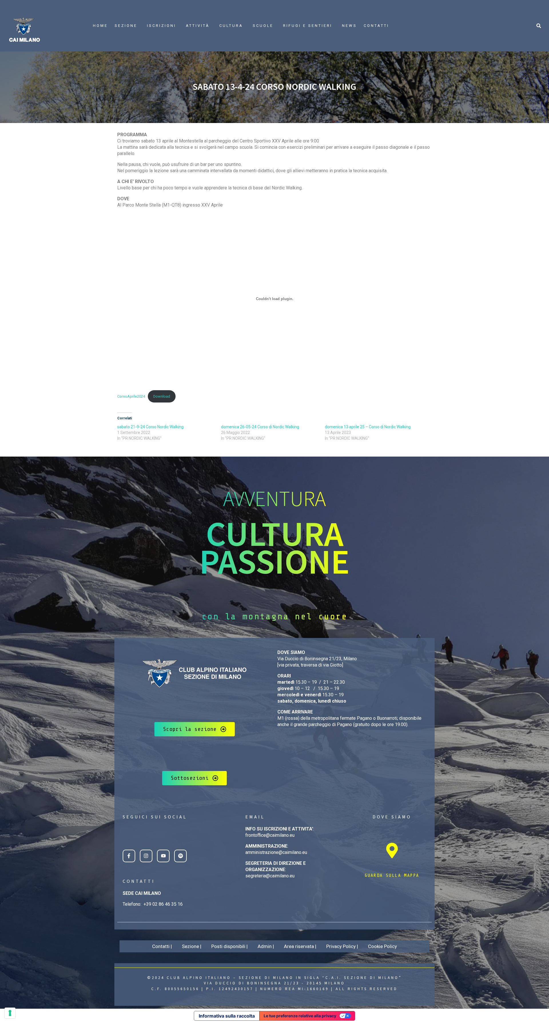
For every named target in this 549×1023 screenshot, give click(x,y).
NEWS (349, 25)
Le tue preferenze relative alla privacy (300, 1015)
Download (161, 396)
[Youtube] (163, 856)
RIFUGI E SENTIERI (307, 25)
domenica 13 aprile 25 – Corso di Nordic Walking (368, 427)
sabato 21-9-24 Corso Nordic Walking (150, 427)
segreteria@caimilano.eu (270, 876)
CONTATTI (376, 25)
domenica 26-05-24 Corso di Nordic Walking (260, 427)
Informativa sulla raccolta (227, 1016)
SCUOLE (263, 25)
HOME (100, 25)
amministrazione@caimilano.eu (276, 852)
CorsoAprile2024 (131, 396)
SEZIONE (126, 25)
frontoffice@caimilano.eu (270, 835)
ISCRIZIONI (161, 25)
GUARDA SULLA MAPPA (392, 875)
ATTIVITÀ (198, 25)
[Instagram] (146, 856)
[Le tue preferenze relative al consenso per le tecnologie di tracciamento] (10, 1013)
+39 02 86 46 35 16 (163, 904)
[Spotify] (180, 856)
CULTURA (231, 25)
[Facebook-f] (129, 856)
